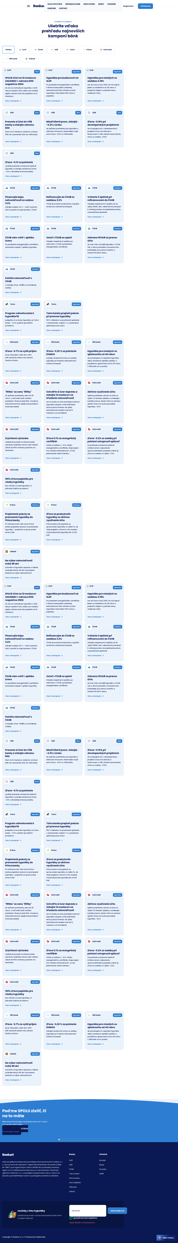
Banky (101, 1165)
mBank (72, 1191)
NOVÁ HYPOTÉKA (55, 4)
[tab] (8, 49)
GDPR (101, 1174)
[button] (28, 6)
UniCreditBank (75, 1182)
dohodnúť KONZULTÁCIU (15, 1129)
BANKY (101, 4)
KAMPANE (52, 8)
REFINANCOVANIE (72, 4)
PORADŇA (111, 4)
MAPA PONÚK (89, 4)
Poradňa (102, 1169)
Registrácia (128, 6)
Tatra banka (74, 1174)
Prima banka (74, 1178)
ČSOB (71, 1169)
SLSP (71, 1160)
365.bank (73, 1187)
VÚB (70, 1165)
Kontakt (102, 1160)
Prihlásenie (145, 6)
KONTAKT (63, 8)
